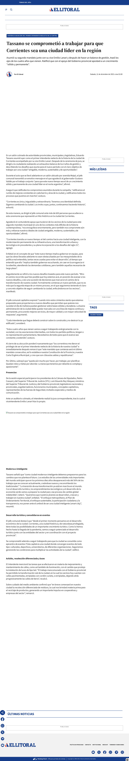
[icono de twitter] (99, 752)
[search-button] (11, 9)
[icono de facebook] (104, 752)
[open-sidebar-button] (6, 9)
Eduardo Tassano (95, 315)
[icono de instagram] (122, 752)
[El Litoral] (65, 9)
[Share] (2, 712)
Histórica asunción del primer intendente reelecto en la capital (32, 36)
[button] (2, 719)
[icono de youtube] (93, 752)
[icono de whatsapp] (110, 752)
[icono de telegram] (116, 752)
